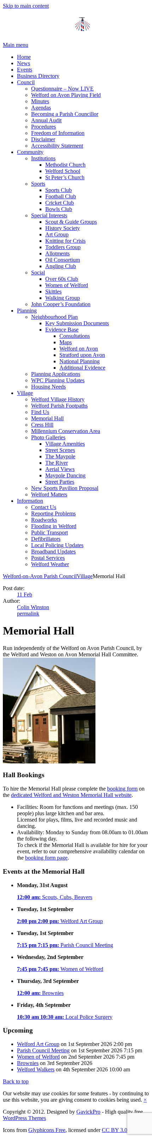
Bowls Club (58, 209)
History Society (62, 228)
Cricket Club (59, 203)
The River (56, 463)
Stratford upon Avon (82, 355)
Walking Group (62, 298)
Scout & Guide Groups (71, 222)
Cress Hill (42, 425)
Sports (38, 184)
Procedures (43, 127)
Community (30, 152)
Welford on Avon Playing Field (66, 95)
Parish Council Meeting (65, 945)
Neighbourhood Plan (54, 317)
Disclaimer (43, 139)
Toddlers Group (63, 247)
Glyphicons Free (46, 1130)
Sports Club (58, 190)
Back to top (16, 1081)
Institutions (43, 158)
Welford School (62, 171)
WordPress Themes (24, 1118)
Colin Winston (33, 607)
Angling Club (60, 266)
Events (24, 70)
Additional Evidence (82, 368)
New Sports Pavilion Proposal (64, 488)
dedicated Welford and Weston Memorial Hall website (71, 795)
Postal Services (48, 558)
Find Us (40, 412)
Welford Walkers (35, 1069)
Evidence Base (61, 330)
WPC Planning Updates (57, 380)
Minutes (40, 101)
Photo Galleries (48, 437)
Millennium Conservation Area (65, 431)
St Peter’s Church (64, 177)
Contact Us (43, 507)
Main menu (15, 45)
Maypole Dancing (65, 475)
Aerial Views (60, 469)
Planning (27, 311)
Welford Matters (49, 494)
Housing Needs (48, 387)
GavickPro (88, 1112)
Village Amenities (65, 444)
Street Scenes (60, 450)
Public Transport (49, 533)
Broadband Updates (53, 552)
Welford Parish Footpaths (59, 406)
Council (26, 82)
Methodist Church (65, 165)
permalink (28, 614)
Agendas (41, 108)
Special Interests (49, 215)
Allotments (57, 253)
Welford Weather (50, 564)
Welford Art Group (60, 921)
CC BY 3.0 (114, 1130)
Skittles (53, 292)
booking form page (46, 858)
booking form (122, 789)
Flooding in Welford (53, 526)
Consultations (74, 336)
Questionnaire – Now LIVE (62, 89)
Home (24, 57)
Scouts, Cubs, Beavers (54, 897)
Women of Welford (66, 285)
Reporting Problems (53, 513)
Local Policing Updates (57, 545)
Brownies (40, 993)
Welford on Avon (78, 349)
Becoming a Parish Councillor (64, 114)
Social (38, 273)
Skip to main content (26, 6)
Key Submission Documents (77, 323)
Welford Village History (57, 399)
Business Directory (38, 76)
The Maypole (60, 456)
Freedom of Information (57, 133)
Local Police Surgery (64, 1017)
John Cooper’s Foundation (60, 304)
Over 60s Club (61, 279)
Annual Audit (46, 120)
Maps (65, 342)
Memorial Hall (47, 418)
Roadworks (44, 520)
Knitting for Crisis (65, 241)
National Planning (79, 361)
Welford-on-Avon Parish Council (40, 576)
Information (30, 501)
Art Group (57, 234)
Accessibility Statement (57, 146)
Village (25, 393)
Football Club (60, 196)
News (23, 63)
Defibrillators (45, 539)
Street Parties (59, 482)
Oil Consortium (62, 260)
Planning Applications (55, 374)
